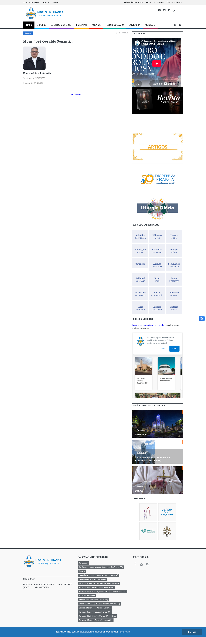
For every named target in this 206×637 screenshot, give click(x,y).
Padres (82, 571)
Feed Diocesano (115, 25)
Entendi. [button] (192, 632)
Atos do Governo (61, 25)
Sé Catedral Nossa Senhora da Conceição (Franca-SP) (101, 567)
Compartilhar (76, 94)
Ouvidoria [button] (160, 2)
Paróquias (35, 2)
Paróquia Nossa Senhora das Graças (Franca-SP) (99, 583)
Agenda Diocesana (87, 596)
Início (25, 2)
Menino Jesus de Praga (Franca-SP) (93, 600)
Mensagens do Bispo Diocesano (92, 579)
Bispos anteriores (86, 608)
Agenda (46, 2)
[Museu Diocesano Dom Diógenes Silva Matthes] (148, 512)
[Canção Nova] (167, 512)
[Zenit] (148, 531)
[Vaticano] (167, 531)
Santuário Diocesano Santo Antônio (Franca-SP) (98, 575)
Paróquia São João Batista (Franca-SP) (94, 612)
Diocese (28, 33)
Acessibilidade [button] (175, 2)
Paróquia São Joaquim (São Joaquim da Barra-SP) (99, 604)
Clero (114, 616)
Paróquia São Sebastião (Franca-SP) (93, 616)
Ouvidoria (134, 25)
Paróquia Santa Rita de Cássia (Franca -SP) (96, 587)
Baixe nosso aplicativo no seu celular (148, 325)
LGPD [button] (148, 2)
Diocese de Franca (118, 591)
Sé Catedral (141, 453)
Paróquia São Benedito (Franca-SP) (93, 591)
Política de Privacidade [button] (133, 2)
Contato (56, 2)
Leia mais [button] (125, 632)
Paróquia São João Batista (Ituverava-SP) (95, 620)
